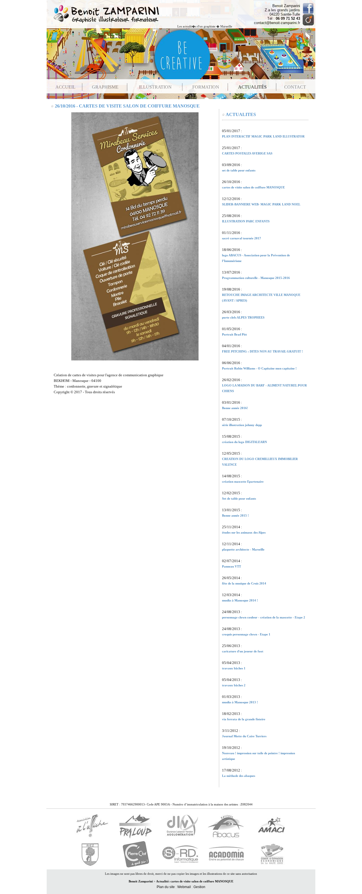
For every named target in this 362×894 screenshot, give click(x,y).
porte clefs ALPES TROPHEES (243, 317)
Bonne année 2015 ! (235, 515)
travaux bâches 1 (233, 668)
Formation (205, 87)
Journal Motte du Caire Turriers (244, 736)
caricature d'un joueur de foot (242, 651)
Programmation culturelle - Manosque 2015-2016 (256, 278)
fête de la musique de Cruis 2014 (244, 583)
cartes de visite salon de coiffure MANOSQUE (253, 187)
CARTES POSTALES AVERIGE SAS (247, 153)
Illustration (155, 87)
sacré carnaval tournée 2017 (241, 238)
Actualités (252, 87)
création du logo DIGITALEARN (244, 442)
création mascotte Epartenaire (243, 481)
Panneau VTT (231, 566)
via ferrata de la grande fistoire (243, 719)
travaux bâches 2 (233, 685)
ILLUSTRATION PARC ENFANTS (246, 221)
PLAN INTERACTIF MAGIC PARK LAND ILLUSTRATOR (263, 136)
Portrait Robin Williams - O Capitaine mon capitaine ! (259, 368)
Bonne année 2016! (235, 408)
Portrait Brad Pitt (234, 334)
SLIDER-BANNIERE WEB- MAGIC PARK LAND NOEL (261, 204)
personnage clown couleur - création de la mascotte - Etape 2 (263, 617)
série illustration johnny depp (242, 425)
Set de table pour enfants (239, 498)
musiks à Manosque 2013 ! (240, 702)
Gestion (199, 887)
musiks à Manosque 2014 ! (240, 600)
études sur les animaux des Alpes (244, 532)
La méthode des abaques (238, 775)
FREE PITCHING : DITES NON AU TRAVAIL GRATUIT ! (262, 351)
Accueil (65, 87)
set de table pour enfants (238, 170)
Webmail (184, 887)
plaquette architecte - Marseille (243, 549)
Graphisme (105, 87)
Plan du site (166, 887)
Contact (295, 87)
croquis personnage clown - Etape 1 (246, 634)
